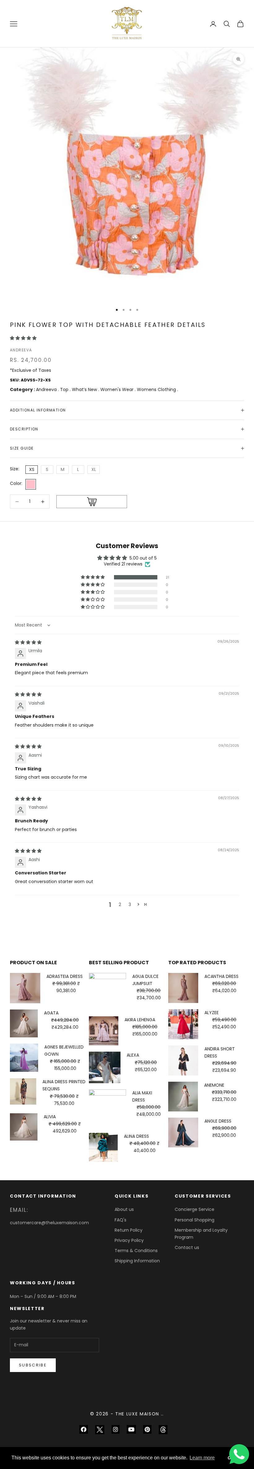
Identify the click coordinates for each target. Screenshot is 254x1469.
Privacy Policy (129, 1240)
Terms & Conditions (136, 1250)
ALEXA (133, 1055)
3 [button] (130, 904)
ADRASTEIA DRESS (64, 976)
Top (65, 389)
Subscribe (33, 1365)
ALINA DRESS (136, 1136)
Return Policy (128, 1230)
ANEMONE (214, 1085)
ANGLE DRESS (217, 1121)
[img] (28, 642)
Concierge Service (194, 1209)
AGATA (51, 1013)
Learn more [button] (202, 1457)
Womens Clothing (157, 389)
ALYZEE (211, 1012)
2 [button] (120, 904)
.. (162, 1414)
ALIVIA (50, 1117)
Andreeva (21, 350)
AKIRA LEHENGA (140, 1020)
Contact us (187, 1247)
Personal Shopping (194, 1220)
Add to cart (91, 501)
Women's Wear (117, 389)
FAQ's (120, 1220)
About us (124, 1209)
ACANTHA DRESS (221, 976)
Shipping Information (137, 1261)
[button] (23, 338)
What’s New (85, 389)
